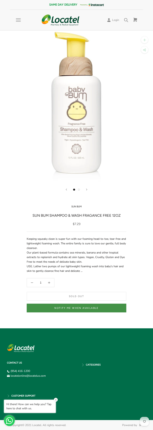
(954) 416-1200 (20, 371)
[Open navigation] (18, 20)
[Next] (86, 189)
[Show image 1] (74, 190)
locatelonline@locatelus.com (28, 376)
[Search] (126, 20)
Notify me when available (76, 308)
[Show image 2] (79, 190)
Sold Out (76, 296)
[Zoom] (144, 39)
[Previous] (66, 189)
